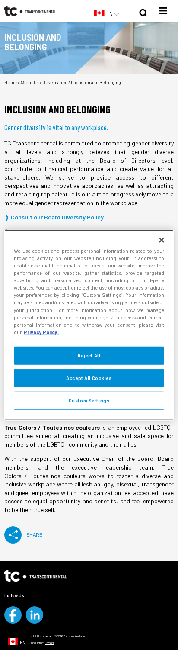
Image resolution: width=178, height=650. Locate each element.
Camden (49, 642)
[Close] (161, 240)
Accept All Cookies (88, 377)
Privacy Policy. (41, 332)
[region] (88, 325)
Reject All (89, 355)
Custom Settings (89, 400)
